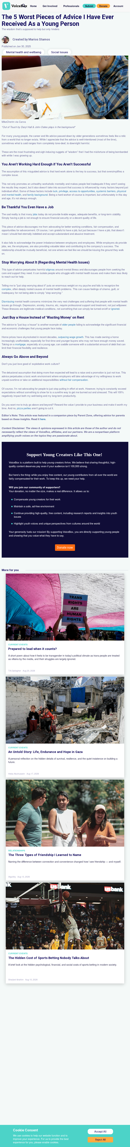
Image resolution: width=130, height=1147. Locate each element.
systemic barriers (106, 191)
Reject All (100, 1139)
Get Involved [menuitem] (50, 6)
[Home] (12, 6)
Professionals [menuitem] (71, 6)
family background (37, 194)
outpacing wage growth (70, 337)
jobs (35, 214)
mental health (13, 194)
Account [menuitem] (118, 6)
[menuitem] (24, 6)
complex (6, 289)
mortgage (20, 344)
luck (55, 191)
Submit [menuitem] (89, 6)
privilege (63, 191)
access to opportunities (82, 191)
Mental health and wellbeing (23, 52)
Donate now (65, 547)
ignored (115, 308)
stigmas (50, 269)
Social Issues (59, 52)
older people (68, 324)
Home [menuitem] (33, 6)
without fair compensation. (74, 379)
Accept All (100, 1131)
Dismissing (8, 301)
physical (121, 191)
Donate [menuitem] (103, 6)
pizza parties (24, 408)
